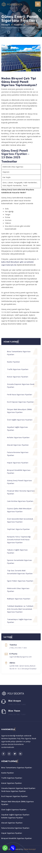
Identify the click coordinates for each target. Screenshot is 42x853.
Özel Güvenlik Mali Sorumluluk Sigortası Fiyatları (20, 520)
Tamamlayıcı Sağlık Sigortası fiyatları (19, 620)
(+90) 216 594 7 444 (17, 704)
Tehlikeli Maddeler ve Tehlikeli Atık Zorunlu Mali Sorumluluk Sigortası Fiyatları (20, 609)
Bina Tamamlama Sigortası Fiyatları (19, 353)
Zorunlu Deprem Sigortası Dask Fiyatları (20, 385)
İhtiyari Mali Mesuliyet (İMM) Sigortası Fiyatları (19, 410)
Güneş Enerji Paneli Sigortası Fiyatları (17, 27)
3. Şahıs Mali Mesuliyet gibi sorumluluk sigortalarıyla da (20, 262)
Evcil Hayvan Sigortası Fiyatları (20, 402)
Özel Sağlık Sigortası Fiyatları (19, 420)
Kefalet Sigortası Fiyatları (18, 437)
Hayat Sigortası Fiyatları (17, 462)
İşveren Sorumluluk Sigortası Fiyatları (19, 561)
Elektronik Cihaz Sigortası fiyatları (18, 589)
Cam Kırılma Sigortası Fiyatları (20, 501)
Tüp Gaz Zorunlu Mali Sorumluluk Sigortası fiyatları (20, 572)
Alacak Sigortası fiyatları (18, 445)
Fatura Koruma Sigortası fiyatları (17, 453)
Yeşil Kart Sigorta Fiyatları (18, 529)
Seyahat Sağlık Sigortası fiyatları (17, 428)
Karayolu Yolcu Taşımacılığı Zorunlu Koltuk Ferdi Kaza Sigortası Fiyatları (19, 540)
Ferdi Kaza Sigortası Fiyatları (19, 394)
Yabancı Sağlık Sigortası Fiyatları (17, 551)
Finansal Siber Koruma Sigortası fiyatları (21, 492)
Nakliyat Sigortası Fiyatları (18, 599)
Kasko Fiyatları (13, 362)
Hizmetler (18, 24)
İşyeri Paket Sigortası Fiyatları (20, 581)
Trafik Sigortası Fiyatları (17, 369)
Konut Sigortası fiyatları (17, 377)
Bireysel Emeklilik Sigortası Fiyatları (18, 471)
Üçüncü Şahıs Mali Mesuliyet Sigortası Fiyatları (19, 510)
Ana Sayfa (5, 24)
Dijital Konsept (30, 849)
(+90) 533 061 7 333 (17, 714)
